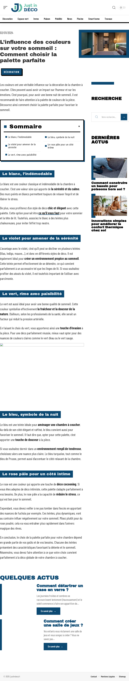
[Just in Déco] (24, 7)
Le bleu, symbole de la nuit (61, 137)
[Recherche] (114, 7)
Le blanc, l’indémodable (20, 136)
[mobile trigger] (6, 7)
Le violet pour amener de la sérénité (22, 146)
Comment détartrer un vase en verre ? (60, 588)
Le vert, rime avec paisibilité (22, 154)
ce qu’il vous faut (48, 213)
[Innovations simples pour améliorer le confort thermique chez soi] (110, 206)
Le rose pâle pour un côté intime (61, 146)
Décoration (11, 71)
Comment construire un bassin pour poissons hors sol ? (109, 186)
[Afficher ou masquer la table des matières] (61, 127)
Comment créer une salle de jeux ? (63, 623)
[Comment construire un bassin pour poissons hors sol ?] (110, 168)
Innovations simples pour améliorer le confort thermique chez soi (108, 225)
